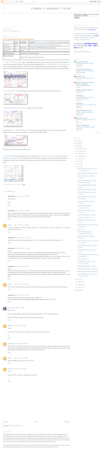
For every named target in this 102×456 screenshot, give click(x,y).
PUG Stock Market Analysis (84, 69)
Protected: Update (80, 91)
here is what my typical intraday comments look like (84, 38)
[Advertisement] (39, 18)
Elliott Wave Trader (81, 118)
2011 (77, 141)
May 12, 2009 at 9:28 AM (21, 284)
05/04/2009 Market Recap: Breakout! (87, 271)
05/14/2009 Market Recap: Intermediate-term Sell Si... (85, 233)
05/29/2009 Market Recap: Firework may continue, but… (87, 170)
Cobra (9, 225)
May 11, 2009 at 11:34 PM (22, 196)
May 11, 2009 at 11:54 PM (21, 225)
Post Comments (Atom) (16, 425)
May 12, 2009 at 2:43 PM (18, 307)
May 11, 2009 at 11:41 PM (22, 210)
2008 (77, 290)
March (79, 282)
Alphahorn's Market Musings (84, 90)
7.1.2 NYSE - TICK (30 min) (10, 62)
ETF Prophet (79, 96)
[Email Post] (23, 184)
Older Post (67, 422)
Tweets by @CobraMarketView (11, 31)
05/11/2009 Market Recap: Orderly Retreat (18, 39)
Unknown (10, 343)
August (80, 159)
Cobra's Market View (51, 8)
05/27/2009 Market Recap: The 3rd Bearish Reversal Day (86, 181)
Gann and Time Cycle (83, 259)
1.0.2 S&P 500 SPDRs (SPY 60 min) (22, 130)
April (79, 279)
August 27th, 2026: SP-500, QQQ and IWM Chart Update (85, 71)
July (79, 161)
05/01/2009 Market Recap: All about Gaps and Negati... (87, 275)
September (81, 156)
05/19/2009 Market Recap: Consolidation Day (84, 207)
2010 (77, 143)
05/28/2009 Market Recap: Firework (87, 173)
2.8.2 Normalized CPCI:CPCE (11, 91)
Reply (9, 205)
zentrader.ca (79, 103)
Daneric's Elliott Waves (82, 125)
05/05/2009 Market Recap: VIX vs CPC (88, 269)
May (79, 166)
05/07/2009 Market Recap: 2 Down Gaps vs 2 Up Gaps (86, 262)
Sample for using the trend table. (42, 42)
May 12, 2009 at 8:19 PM (19, 325)
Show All (97, 132)
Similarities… (81, 229)
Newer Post (6, 422)
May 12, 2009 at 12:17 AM (22, 248)
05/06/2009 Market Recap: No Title (87, 266)
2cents (9, 325)
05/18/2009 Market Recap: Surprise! (87, 215)
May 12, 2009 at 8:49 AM (22, 266)
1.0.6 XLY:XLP (7, 156)
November (81, 151)
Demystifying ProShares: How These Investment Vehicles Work (85, 98)
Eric (9, 307)
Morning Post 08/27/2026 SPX (83, 85)
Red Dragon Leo (80, 76)
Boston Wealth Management (84, 110)
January (80, 287)
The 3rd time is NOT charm (84, 217)
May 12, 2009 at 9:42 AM (22, 295)
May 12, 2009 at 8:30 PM (21, 358)
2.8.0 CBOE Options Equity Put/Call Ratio (14, 108)
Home (36, 422)
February (80, 284)
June (79, 164)
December (80, 148)
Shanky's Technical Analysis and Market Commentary (85, 83)
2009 (77, 146)
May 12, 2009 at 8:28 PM (20, 343)
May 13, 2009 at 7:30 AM (19, 369)
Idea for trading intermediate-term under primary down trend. (45, 45)
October (80, 153)
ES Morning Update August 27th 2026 (85, 78)
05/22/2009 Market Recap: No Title (87, 189)
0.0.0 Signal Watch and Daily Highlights (51, 156)
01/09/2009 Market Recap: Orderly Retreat (56, 64)
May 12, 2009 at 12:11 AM (22, 237)
